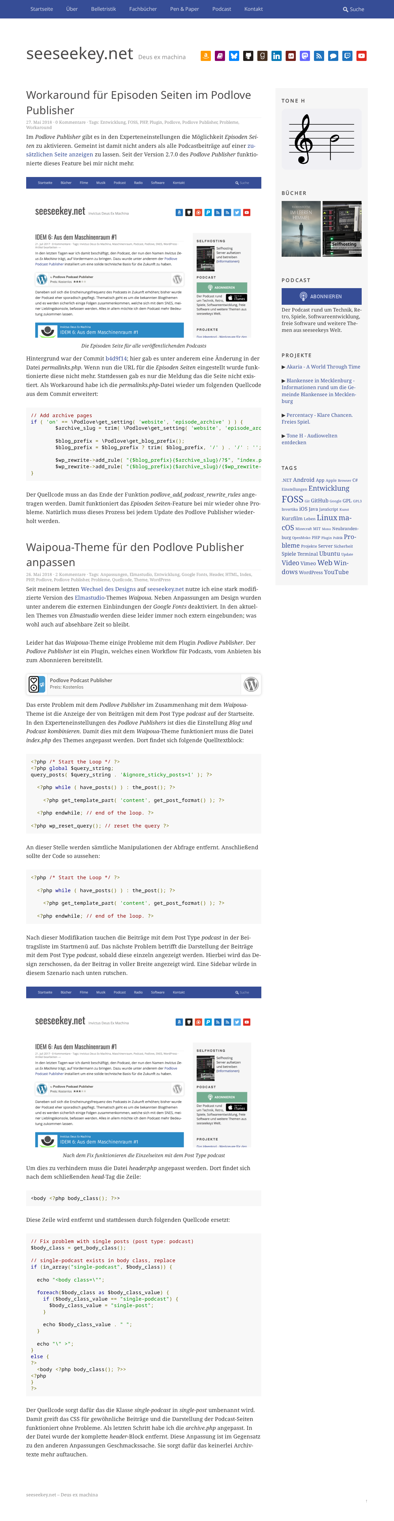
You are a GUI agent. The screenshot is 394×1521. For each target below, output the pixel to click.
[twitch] (347, 55)
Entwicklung (113, 122)
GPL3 (357, 501)
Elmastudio (141, 574)
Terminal (307, 554)
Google (335, 501)
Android (304, 479)
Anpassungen (113, 574)
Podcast (221, 8)
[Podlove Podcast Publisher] (37, 690)
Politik (338, 538)
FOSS (133, 122)
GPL (347, 500)
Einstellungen (294, 489)
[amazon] (206, 55)
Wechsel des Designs (108, 589)
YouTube (336, 572)
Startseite (41, 8)
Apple (331, 480)
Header (216, 574)
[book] (220, 55)
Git (307, 501)
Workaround (39, 127)
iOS (303, 508)
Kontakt (253, 8)
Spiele (289, 553)
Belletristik (103, 8)
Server (325, 546)
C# (355, 480)
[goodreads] (262, 55)
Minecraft (304, 528)
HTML (231, 574)
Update (347, 554)
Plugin (156, 122)
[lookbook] (291, 55)
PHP (143, 122)
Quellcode (122, 579)
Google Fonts (194, 574)
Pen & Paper (184, 8)
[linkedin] (276, 55)
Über (72, 8)
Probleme (228, 122)
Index (245, 574)
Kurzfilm (292, 518)
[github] (248, 55)
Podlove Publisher (199, 122)
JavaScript (328, 509)
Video (290, 562)
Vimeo (308, 563)
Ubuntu (329, 553)
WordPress (160, 579)
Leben (310, 518)
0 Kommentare (70, 122)
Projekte (309, 546)
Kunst (344, 509)
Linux (327, 517)
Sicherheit (343, 546)
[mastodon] (305, 55)
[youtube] (361, 55)
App (320, 480)
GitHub (319, 500)
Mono (326, 529)
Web (324, 562)
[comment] (333, 55)
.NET (287, 480)
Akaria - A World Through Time (323, 366)
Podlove (172, 122)
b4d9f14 (116, 358)
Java (313, 509)
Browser (344, 480)
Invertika (290, 509)
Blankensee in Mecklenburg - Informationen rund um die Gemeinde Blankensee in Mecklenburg (319, 390)
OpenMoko (301, 537)
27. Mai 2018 (39, 122)
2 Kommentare (70, 574)
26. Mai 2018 (39, 574)
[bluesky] (234, 55)
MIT (317, 528)
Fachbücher (143, 8)
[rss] (319, 55)
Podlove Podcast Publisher (81, 680)
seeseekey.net (79, 53)
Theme (140, 579)
